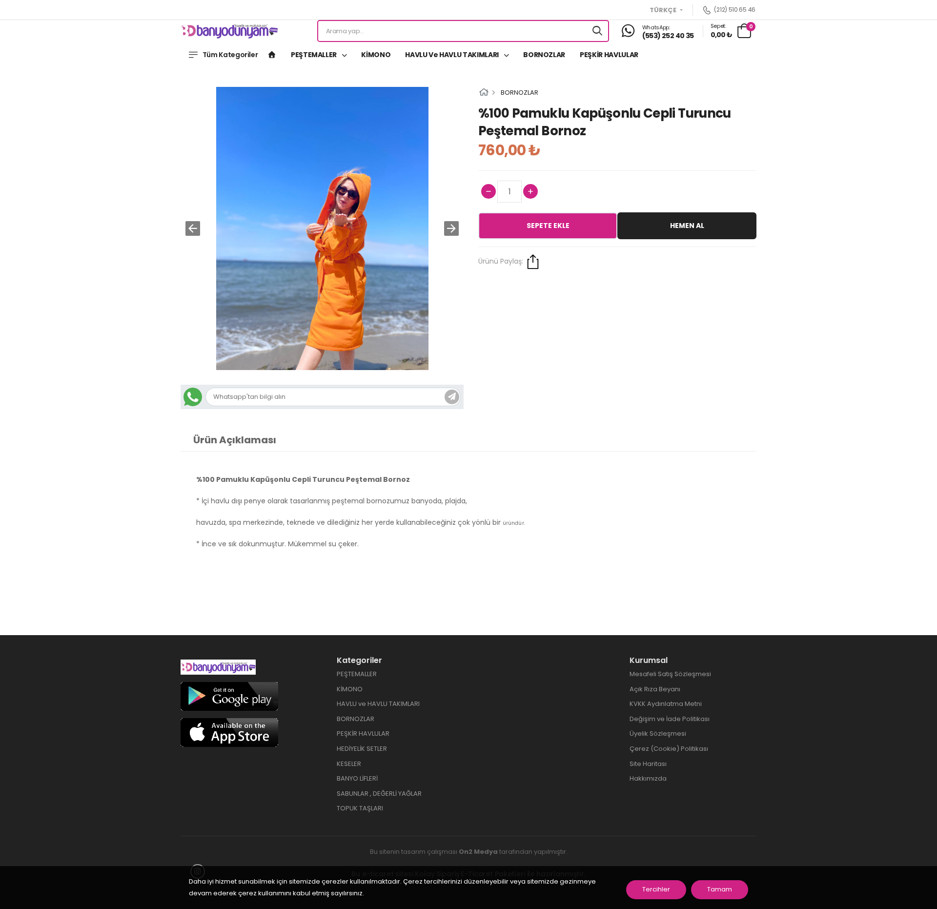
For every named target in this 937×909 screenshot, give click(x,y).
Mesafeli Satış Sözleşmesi (670, 674)
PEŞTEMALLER (314, 55)
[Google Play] (229, 696)
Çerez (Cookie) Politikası (669, 748)
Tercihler (656, 889)
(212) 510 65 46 (734, 10)
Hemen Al (687, 225)
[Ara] (597, 31)
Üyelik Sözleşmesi (658, 733)
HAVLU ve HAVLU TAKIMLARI (452, 55)
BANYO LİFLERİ (357, 778)
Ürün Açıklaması (234, 440)
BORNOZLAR (544, 55)
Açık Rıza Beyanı (655, 689)
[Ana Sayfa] (271, 54)
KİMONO (375, 55)
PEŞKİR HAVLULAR (609, 55)
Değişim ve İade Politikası (670, 718)
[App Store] (229, 732)
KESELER (349, 763)
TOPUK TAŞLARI (360, 808)
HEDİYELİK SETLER (362, 748)
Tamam (719, 889)
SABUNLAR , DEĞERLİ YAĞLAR (379, 793)
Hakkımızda (648, 778)
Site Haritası (648, 763)
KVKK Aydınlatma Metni (666, 703)
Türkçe (664, 10)
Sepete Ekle (548, 225)
